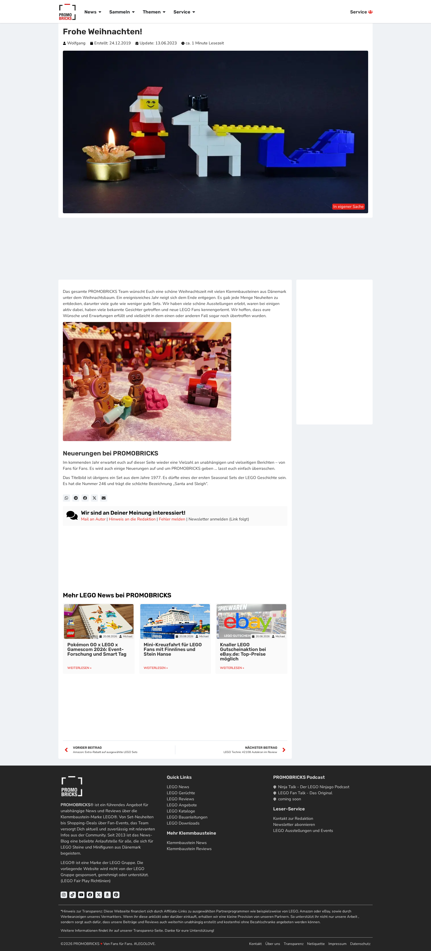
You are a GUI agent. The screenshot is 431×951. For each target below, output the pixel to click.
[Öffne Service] (193, 12)
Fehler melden (172, 519)
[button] (66, 498)
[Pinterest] (116, 895)
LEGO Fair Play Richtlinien (85, 881)
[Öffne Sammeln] (133, 12)
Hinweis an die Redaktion (132, 519)
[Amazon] (107, 895)
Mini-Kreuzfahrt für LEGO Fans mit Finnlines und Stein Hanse (173, 649)
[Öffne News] (100, 12)
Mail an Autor (93, 519)
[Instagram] (64, 895)
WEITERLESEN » (79, 668)
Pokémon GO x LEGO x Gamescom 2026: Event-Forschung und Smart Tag (96, 649)
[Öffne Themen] (164, 12)
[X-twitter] (98, 895)
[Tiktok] (72, 895)
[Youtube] (81, 895)
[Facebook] (90, 895)
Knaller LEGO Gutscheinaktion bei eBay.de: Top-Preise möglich (243, 652)
